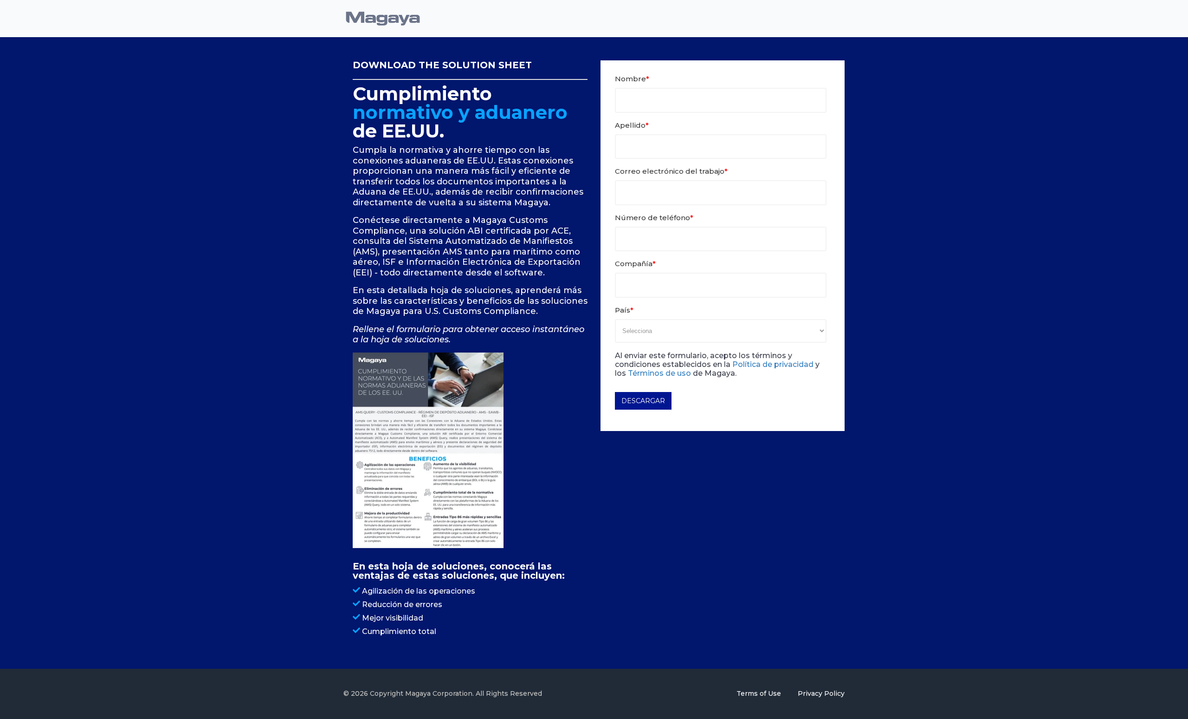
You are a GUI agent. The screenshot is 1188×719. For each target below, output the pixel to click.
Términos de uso (659, 373)
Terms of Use (759, 693)
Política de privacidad (773, 364)
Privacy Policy (821, 693)
